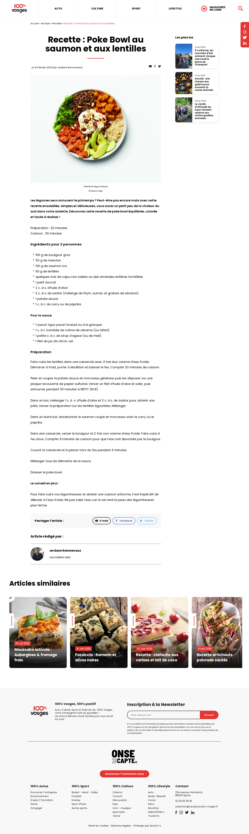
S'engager (36, 808)
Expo (115, 804)
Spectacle (119, 812)
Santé (33, 804)
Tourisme (153, 816)
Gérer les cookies (98, 825)
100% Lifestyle (159, 786)
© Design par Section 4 (147, 825)
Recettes (57, 23)
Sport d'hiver (79, 804)
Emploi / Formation (41, 800)
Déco (151, 804)
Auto (151, 792)
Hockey (76, 800)
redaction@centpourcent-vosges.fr (196, 806)
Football (76, 796)
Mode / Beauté (157, 796)
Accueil (34, 23)
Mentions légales (121, 825)
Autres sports (79, 808)
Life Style (45, 23)
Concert (117, 796)
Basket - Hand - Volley (85, 792)
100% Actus (39, 786)
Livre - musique (122, 808)
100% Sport (80, 786)
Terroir (116, 816)
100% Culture (123, 786)
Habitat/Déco (156, 812)
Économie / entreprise (43, 792)
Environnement (39, 796)
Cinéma (117, 792)
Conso (152, 800)
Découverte (120, 800)
